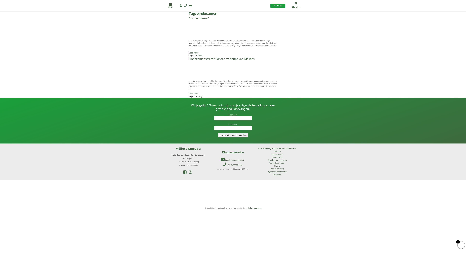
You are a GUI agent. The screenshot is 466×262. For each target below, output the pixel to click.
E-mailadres (233, 124)
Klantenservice (277, 154)
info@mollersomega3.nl (234, 160)
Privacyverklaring (277, 169)
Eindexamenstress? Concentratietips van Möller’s (222, 59)
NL (297, 7)
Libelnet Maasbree (254, 208)
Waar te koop (277, 157)
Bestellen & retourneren (277, 160)
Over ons (277, 151)
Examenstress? (199, 18)
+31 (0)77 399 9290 (234, 165)
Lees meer (193, 52)
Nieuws (277, 166)
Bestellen (278, 6)
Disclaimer (277, 174)
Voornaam (233, 115)
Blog (200, 55)
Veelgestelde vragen (277, 163)
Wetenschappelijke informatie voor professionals (277, 148)
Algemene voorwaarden (277, 172)
